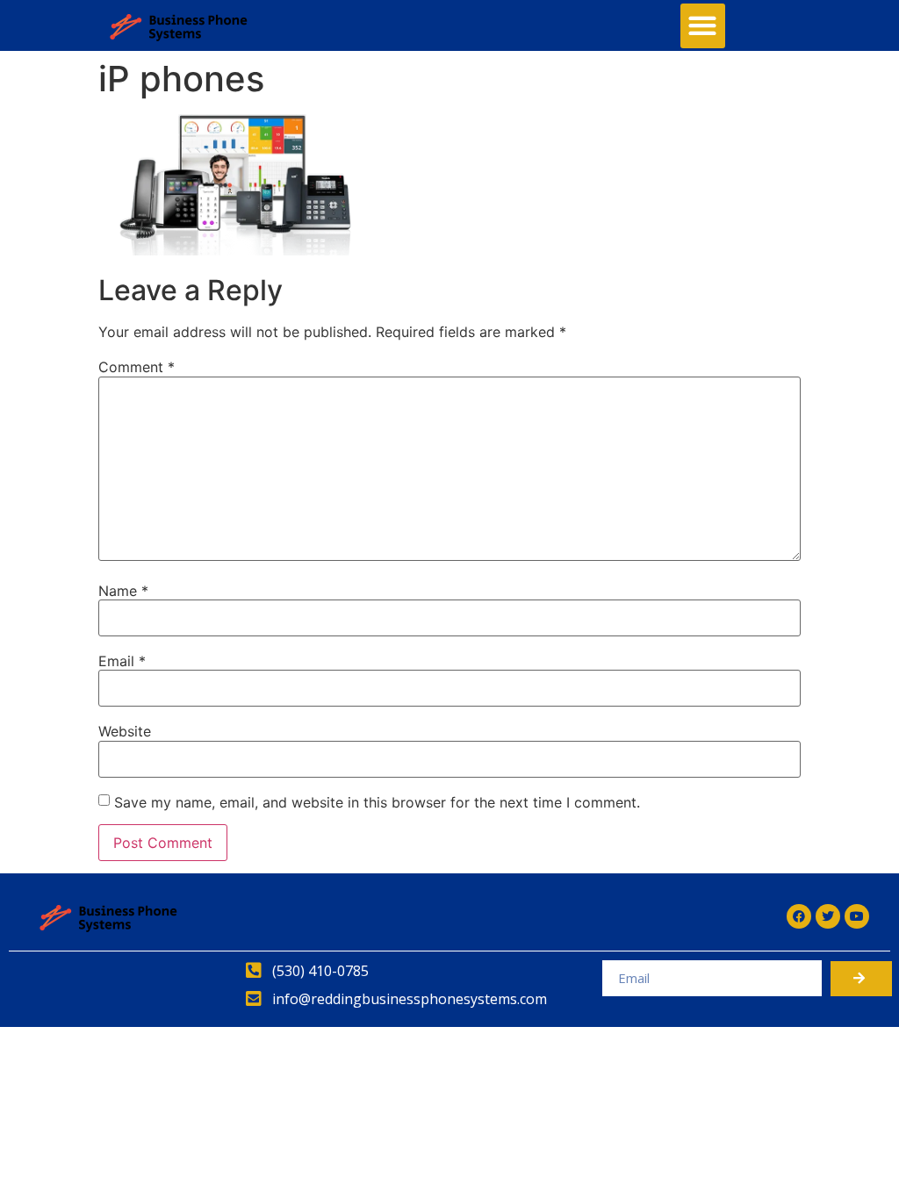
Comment (136, 367)
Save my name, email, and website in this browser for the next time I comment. (377, 802)
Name (123, 591)
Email (122, 661)
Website (124, 731)
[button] (702, 26)
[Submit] (861, 978)
